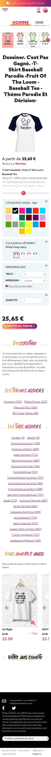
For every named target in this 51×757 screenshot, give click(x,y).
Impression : (13, 280)
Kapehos (37, 754)
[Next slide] (48, 40)
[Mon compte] (39, 9)
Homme (20, 23)
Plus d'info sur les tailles (20, 286)
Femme (39, 22)
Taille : (10, 274)
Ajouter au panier (18, 326)
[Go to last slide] (6, 608)
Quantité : (12, 300)
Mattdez (20, 163)
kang (35, 633)
